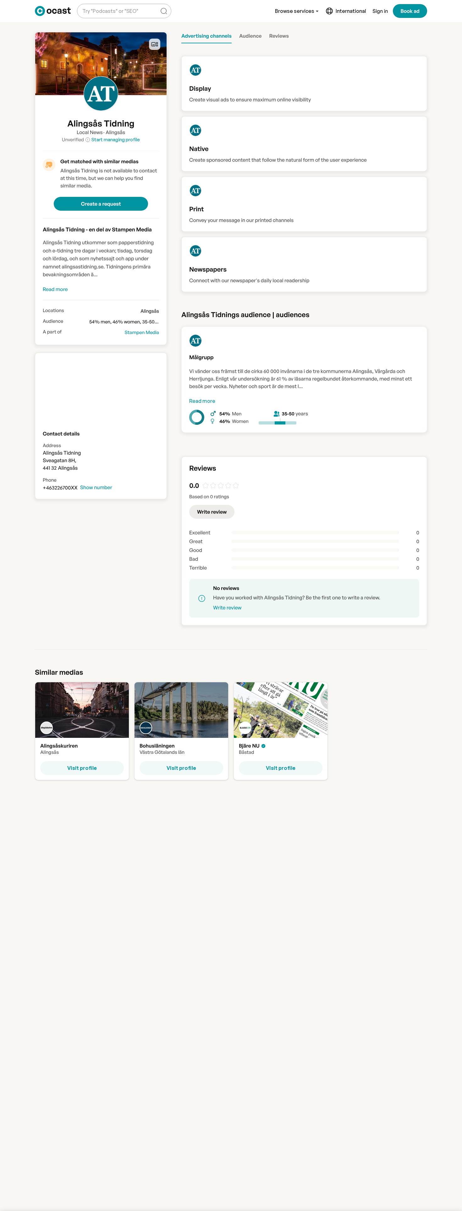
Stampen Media (142, 332)
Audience (53, 321)
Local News (90, 132)
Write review (212, 512)
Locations (53, 310)
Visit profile (82, 768)
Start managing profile (115, 140)
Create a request (101, 204)
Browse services (294, 11)
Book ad (410, 11)
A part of (52, 332)
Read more (202, 401)
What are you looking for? (109, 6)
